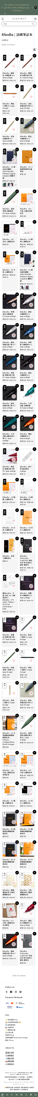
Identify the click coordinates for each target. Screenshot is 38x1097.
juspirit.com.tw (18, 1084)
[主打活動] (21, 1094)
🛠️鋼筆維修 (9, 1055)
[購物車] (7, 1094)
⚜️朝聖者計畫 (8, 1087)
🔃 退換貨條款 (10, 1025)
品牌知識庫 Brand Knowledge (16, 1037)
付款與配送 (24, 1090)
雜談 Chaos (9, 1040)
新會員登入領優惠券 (17, 9)
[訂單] (30, 1094)
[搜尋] (33, 24)
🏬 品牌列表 (9, 1027)
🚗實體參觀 (9, 1061)
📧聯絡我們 (9, 1058)
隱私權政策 (24, 1087)
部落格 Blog (9, 1035)
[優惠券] (16, 1094)
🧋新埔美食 (9, 1064)
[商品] (2, 1094)
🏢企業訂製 (9, 1032)
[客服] (35, 1094)
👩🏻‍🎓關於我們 (9, 1052)
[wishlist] (12, 1094)
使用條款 (17, 1087)
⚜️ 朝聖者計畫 (10, 1030)
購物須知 (17, 1090)
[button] (2, 19)
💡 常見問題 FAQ (11, 1020)
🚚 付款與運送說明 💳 (13, 1022)
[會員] (26, 1094)
